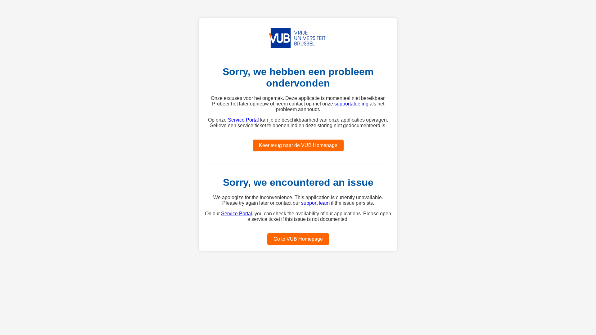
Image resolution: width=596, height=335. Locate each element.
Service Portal (243, 120)
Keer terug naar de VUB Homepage (298, 145)
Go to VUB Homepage (298, 239)
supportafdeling (351, 103)
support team (315, 203)
